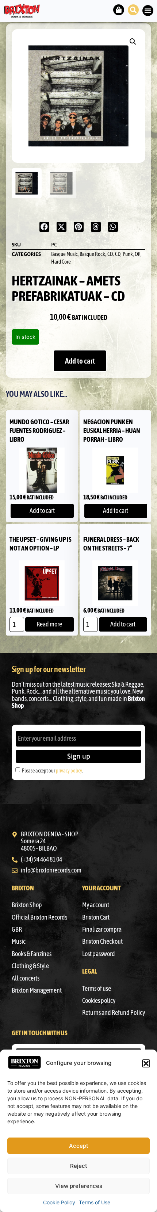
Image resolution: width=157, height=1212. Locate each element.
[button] (146, 1063)
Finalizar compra (102, 929)
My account (95, 905)
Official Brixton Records (39, 917)
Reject (78, 1165)
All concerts (25, 978)
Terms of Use (94, 1202)
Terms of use (96, 988)
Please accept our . (52, 771)
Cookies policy (98, 1000)
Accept (78, 1145)
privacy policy (69, 771)
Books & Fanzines (31, 954)
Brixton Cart (96, 917)
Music (19, 941)
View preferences (78, 1185)
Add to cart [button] (42, 510)
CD (110, 254)
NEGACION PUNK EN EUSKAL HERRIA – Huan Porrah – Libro (111, 430)
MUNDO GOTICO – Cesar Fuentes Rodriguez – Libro (39, 430)
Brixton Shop (27, 905)
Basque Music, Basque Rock (78, 254)
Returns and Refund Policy (113, 1012)
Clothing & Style (30, 966)
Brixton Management (37, 990)
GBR (17, 929)
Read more (49, 624)
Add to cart (80, 361)
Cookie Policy (59, 1202)
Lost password (98, 954)
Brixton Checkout (102, 941)
